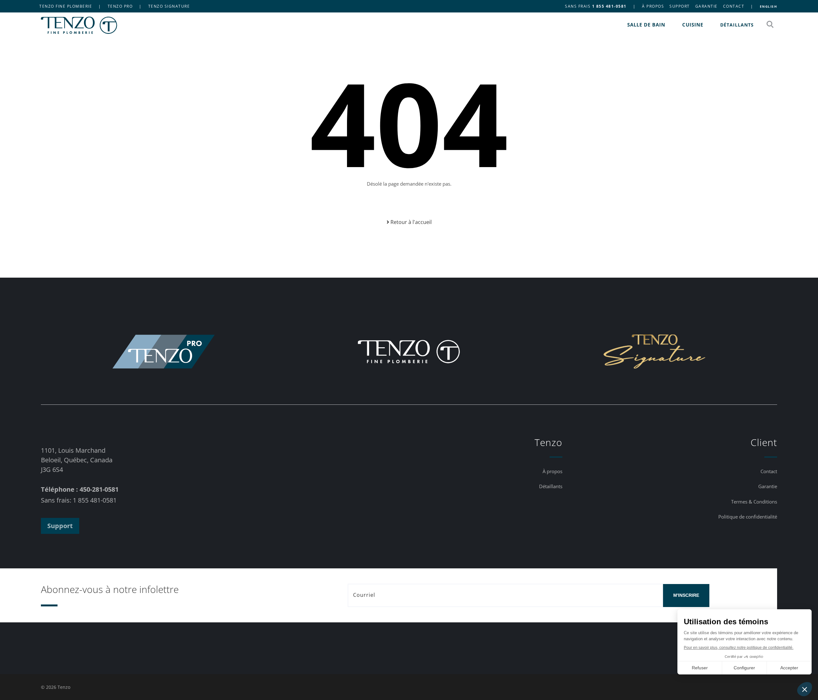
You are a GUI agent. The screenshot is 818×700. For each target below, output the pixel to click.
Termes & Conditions (754, 501)
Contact (734, 6)
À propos (653, 6)
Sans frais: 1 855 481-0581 (79, 500)
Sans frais (596, 6)
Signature (169, 6)
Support (679, 6)
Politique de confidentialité (747, 516)
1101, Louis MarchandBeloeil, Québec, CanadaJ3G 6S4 (76, 460)
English (768, 6)
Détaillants (737, 25)
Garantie (706, 6)
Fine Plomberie (65, 6)
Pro (120, 6)
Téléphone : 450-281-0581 (80, 489)
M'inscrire (686, 595)
